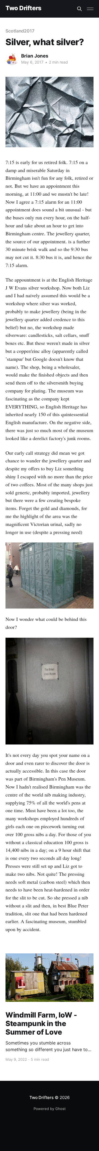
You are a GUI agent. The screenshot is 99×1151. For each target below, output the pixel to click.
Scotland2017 (20, 31)
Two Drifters (24, 8)
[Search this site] (79, 8)
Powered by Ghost (50, 1108)
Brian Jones (34, 56)
